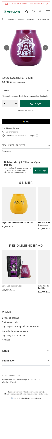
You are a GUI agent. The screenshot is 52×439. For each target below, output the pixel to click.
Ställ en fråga (40, 170)
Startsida (11, 19)
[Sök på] (26, 12)
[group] (26, 48)
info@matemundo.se (11, 375)
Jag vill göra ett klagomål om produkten (20, 327)
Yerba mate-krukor (43, 19)
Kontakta (6, 340)
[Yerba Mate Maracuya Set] (19, 267)
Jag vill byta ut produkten (13, 335)
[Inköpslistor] (33, 12)
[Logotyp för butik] (12, 12)
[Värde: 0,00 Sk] (40, 12)
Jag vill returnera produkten (15, 331)
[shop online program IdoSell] (26, 398)
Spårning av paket (10, 322)
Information (8, 360)
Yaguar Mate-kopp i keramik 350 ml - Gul (17, 223)
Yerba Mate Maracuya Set (11, 286)
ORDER (6, 311)
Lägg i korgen (35, 103)
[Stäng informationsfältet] (47, 3)
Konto (5, 351)
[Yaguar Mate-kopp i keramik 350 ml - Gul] (19, 204)
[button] (6, 48)
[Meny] (48, 12)
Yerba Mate (30, 19)
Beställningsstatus (10, 318)
